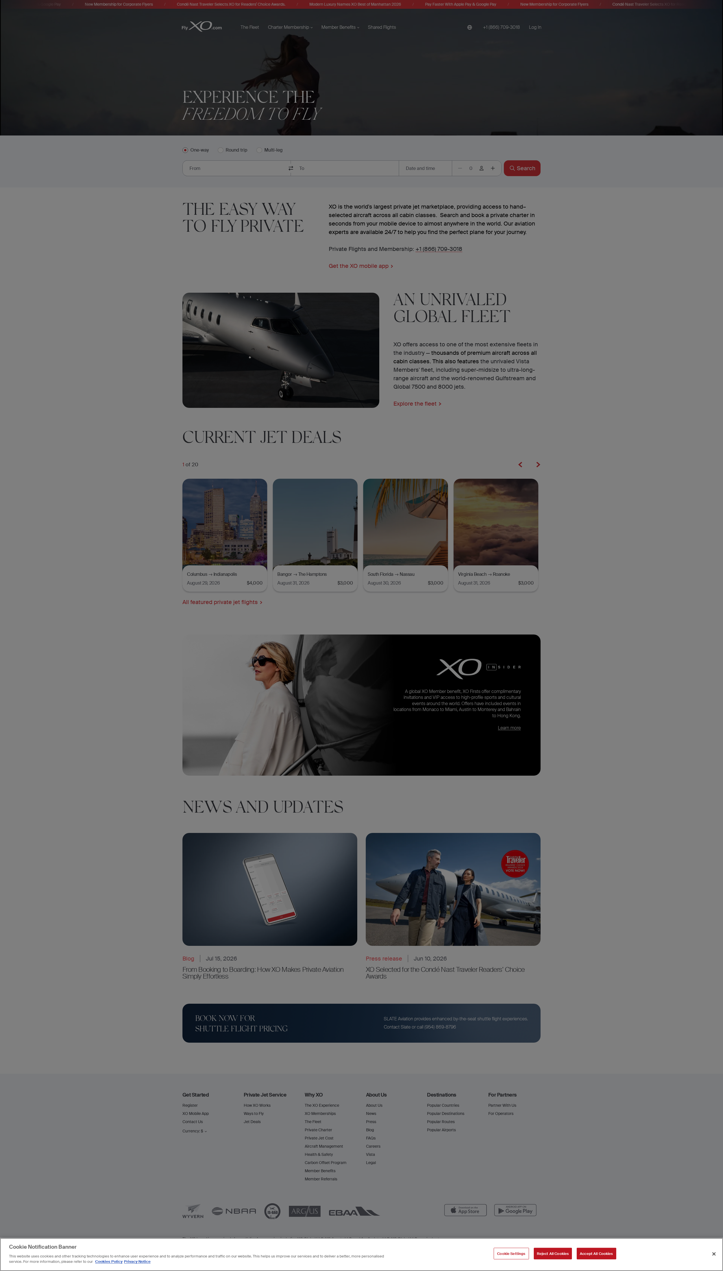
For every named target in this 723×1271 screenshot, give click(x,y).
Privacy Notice (137, 1261)
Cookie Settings (511, 1253)
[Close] (714, 1254)
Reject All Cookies (553, 1253)
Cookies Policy (109, 1261)
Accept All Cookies (596, 1253)
